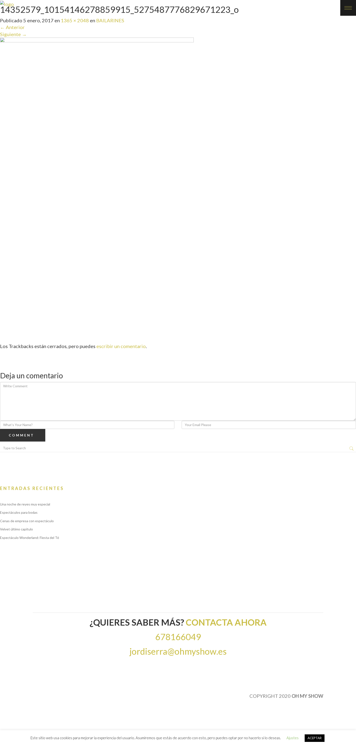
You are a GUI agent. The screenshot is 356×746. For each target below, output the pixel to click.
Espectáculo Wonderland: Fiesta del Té (29, 538)
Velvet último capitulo (16, 529)
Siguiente (13, 34)
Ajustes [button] (292, 738)
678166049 (178, 636)
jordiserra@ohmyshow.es (178, 651)
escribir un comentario (121, 346)
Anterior (12, 27)
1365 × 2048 (75, 20)
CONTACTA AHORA (226, 622)
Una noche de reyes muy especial (25, 504)
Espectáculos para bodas (19, 512)
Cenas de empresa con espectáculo (27, 521)
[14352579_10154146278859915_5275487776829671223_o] (97, 182)
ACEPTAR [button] (315, 738)
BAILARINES (110, 20)
